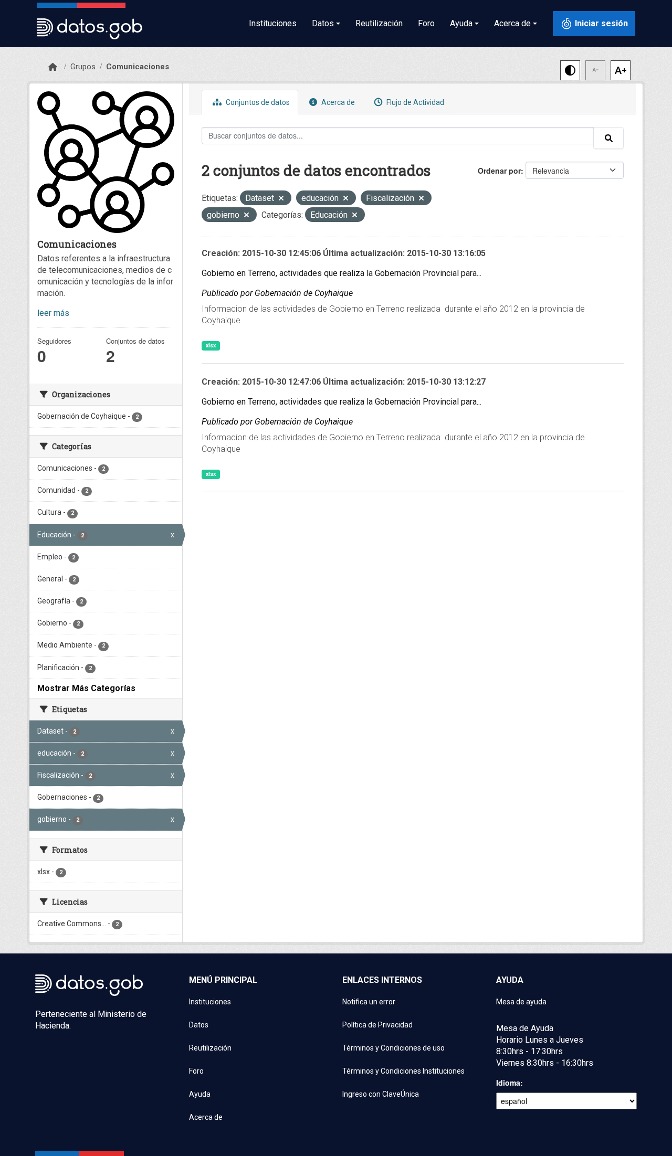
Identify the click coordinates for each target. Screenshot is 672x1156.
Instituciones (273, 23)
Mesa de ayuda (521, 1002)
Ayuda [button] (461, 23)
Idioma (508, 1082)
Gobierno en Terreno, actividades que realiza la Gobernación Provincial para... (341, 273)
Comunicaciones (137, 66)
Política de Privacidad (377, 1025)
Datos (198, 1025)
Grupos (83, 66)
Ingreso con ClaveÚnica (380, 1094)
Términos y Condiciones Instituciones (403, 1071)
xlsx (211, 345)
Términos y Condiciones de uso (393, 1048)
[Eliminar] (281, 199)
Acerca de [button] (512, 23)
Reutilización (379, 23)
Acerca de (337, 102)
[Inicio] (53, 67)
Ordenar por (499, 170)
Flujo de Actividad (414, 102)
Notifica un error (368, 1002)
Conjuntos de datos (257, 102)
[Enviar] (608, 138)
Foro (426, 23)
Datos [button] (323, 23)
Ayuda (200, 1094)
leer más (53, 313)
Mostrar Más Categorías (86, 688)
